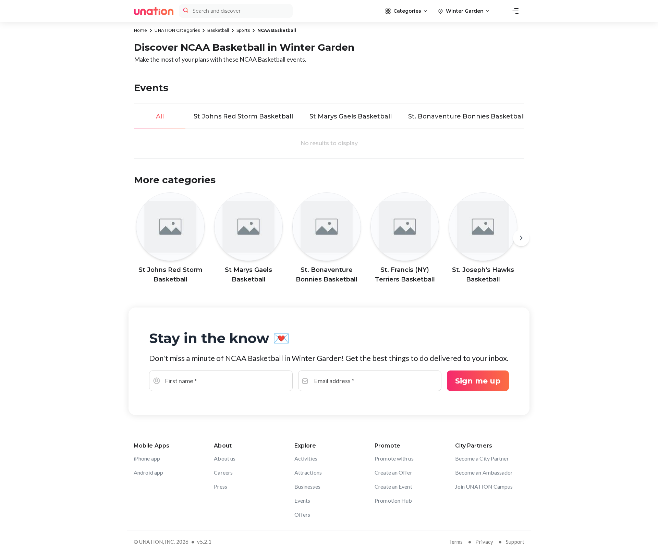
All (160, 116)
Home (140, 30)
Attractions (308, 472)
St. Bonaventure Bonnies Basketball (466, 116)
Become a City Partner (482, 458)
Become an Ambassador (484, 472)
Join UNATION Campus (484, 486)
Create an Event (393, 486)
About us (224, 458)
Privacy (484, 542)
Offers (302, 514)
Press (220, 486)
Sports (243, 30)
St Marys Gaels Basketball (350, 116)
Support (515, 542)
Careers (223, 472)
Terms (456, 542)
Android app (148, 472)
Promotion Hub (393, 500)
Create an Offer (393, 472)
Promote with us (394, 458)
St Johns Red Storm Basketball (243, 116)
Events (302, 500)
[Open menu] (515, 11)
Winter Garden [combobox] (465, 11)
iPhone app (147, 458)
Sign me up (478, 381)
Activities (305, 458)
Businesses (307, 486)
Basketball (218, 30)
